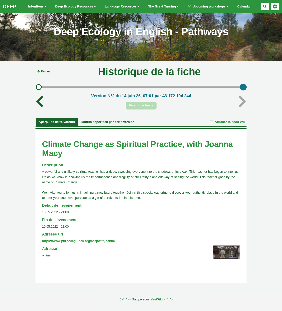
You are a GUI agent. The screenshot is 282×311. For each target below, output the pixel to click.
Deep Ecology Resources (74, 6)
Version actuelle (141, 105)
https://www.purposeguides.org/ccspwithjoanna (78, 241)
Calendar (244, 6)
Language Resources (121, 6)
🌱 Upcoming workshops (206, 6)
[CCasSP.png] (224, 254)
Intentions (36, 6)
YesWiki (157, 299)
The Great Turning (162, 6)
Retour (45, 71)
